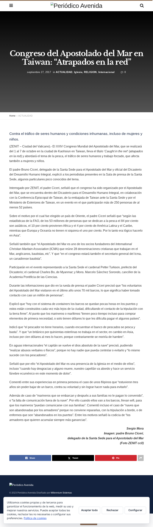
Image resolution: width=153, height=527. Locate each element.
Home (12, 115)
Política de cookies (35, 518)
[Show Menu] (11, 5)
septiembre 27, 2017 (39, 72)
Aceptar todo (89, 510)
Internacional (106, 72)
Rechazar (112, 510)
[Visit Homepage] (76, 5)
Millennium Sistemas (61, 492)
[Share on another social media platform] (141, 458)
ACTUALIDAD (64, 72)
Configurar (135, 510)
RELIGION (90, 72)
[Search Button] (142, 5)
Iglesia (78, 72)
